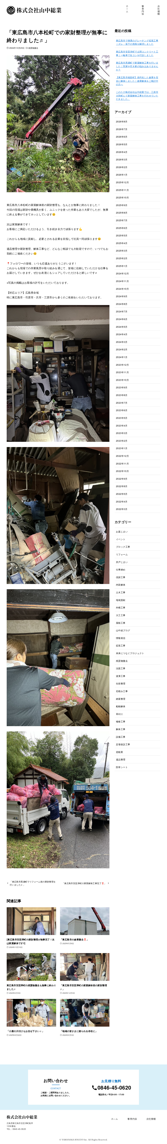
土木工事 (120, 592)
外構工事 (120, 607)
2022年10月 (122, 471)
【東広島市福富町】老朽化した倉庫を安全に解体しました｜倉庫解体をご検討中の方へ (137, 80)
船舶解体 (120, 706)
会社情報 (151, 1119)
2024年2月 (122, 349)
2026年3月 (122, 159)
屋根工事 (120, 622)
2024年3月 (122, 342)
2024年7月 (122, 311)
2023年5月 (122, 417)
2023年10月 (122, 379)
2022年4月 (122, 501)
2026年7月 (122, 129)
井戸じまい (122, 562)
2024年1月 (122, 357)
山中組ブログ (123, 630)
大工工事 (120, 615)
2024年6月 (122, 319)
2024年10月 (122, 288)
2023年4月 (122, 425)
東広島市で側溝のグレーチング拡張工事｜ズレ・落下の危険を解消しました (137, 42)
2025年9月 (122, 205)
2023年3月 (122, 433)
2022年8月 (122, 486)
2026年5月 (122, 144)
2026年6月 (122, 136)
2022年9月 (122, 478)
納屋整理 (120, 698)
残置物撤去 (33, 47)
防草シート (122, 767)
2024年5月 (122, 326)
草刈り (119, 714)
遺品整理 (120, 759)
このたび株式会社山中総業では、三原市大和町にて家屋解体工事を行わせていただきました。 (137, 95)
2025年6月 (122, 228)
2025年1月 (122, 266)
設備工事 (120, 736)
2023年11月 (122, 372)
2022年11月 (122, 463)
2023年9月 (122, 387)
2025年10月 (122, 197)
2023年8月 (122, 395)
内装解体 (120, 584)
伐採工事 (120, 577)
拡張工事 (120, 645)
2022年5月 (122, 493)
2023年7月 (122, 402)
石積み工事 (122, 691)
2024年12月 (122, 273)
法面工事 (120, 668)
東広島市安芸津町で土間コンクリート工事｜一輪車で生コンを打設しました (137, 53)
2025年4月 (122, 243)
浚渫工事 (120, 676)
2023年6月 (122, 410)
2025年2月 (122, 258)
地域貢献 (120, 600)
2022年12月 (122, 455)
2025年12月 (122, 182)
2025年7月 (122, 220)
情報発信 (120, 638)
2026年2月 (122, 167)
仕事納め (120, 569)
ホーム (114, 1119)
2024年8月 (122, 304)
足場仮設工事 (123, 744)
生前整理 (120, 683)
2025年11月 (122, 190)
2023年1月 (122, 448)
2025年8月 (122, 212)
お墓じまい (122, 531)
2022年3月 (122, 509)
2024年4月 (122, 334)
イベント (120, 539)
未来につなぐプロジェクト (130, 653)
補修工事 (120, 721)
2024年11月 (122, 281)
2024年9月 (122, 296)
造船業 (119, 752)
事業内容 (132, 1119)
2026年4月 (122, 152)
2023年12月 (122, 364)
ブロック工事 (123, 546)
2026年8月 (122, 121)
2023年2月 (122, 440)
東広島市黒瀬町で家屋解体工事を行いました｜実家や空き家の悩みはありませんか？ (137, 66)
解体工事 (120, 729)
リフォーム (122, 554)
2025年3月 (122, 250)
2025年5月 (122, 235)
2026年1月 (122, 174)
